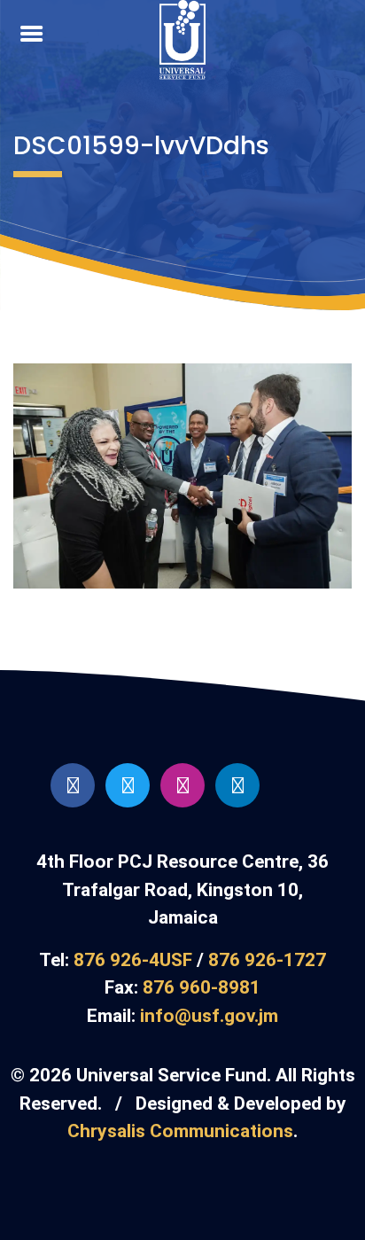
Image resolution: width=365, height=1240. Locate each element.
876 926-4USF (133, 960)
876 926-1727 (267, 960)
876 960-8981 (201, 987)
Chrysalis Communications (180, 1131)
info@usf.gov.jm (209, 1015)
